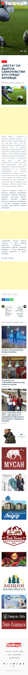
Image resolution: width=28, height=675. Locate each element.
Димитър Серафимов (9, 82)
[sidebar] (25, 3)
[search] (23, 3)
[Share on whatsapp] (12, 299)
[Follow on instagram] (11, 663)
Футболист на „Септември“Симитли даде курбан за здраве (13, 382)
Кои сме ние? (9, 651)
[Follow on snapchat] (20, 663)
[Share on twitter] (7, 299)
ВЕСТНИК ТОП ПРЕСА (14, 658)
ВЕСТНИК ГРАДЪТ (16, 654)
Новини (9, 654)
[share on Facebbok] (2, 47)
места (9, 294)
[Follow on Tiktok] (17, 663)
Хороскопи (15, 651)
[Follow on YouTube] (14, 663)
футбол (15, 294)
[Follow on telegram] (23, 663)
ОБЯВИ (21, 651)
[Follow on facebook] (4, 663)
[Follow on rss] (14, 666)
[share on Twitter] (2, 44)
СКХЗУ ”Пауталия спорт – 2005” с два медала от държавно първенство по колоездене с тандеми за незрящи (13, 417)
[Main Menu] (2, 3)
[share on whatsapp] (2, 40)
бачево (4, 294)
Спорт (4, 61)
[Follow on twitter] (8, 663)
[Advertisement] (14, 121)
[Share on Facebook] (3, 299)
